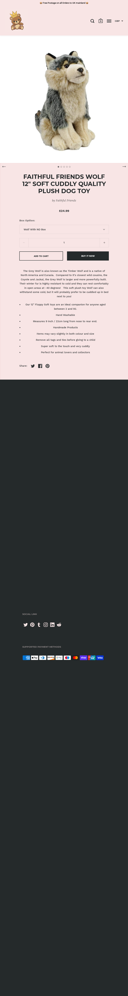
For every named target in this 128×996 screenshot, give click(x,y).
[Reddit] (59, 625)
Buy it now (88, 256)
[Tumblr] (39, 625)
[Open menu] (109, 21)
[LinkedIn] (52, 625)
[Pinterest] (32, 625)
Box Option (26, 220)
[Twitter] (26, 625)
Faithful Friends (66, 200)
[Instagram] (46, 625)
